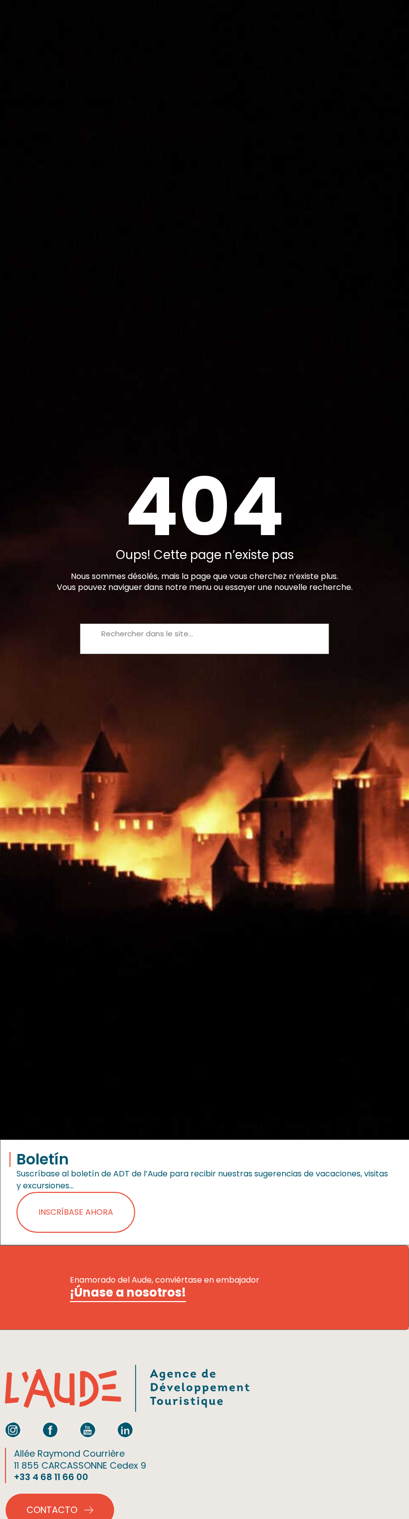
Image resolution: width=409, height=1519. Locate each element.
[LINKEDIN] (125, 1430)
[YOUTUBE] (88, 1430)
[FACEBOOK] (50, 1430)
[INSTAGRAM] (13, 1430)
